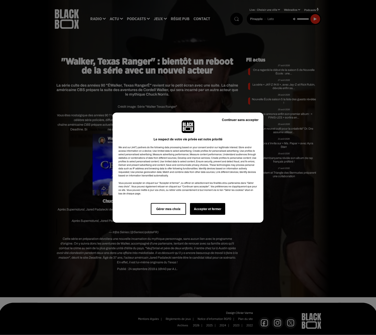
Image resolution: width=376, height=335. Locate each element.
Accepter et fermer (207, 209)
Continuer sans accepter (240, 119)
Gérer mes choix (168, 209)
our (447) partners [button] (136, 147)
